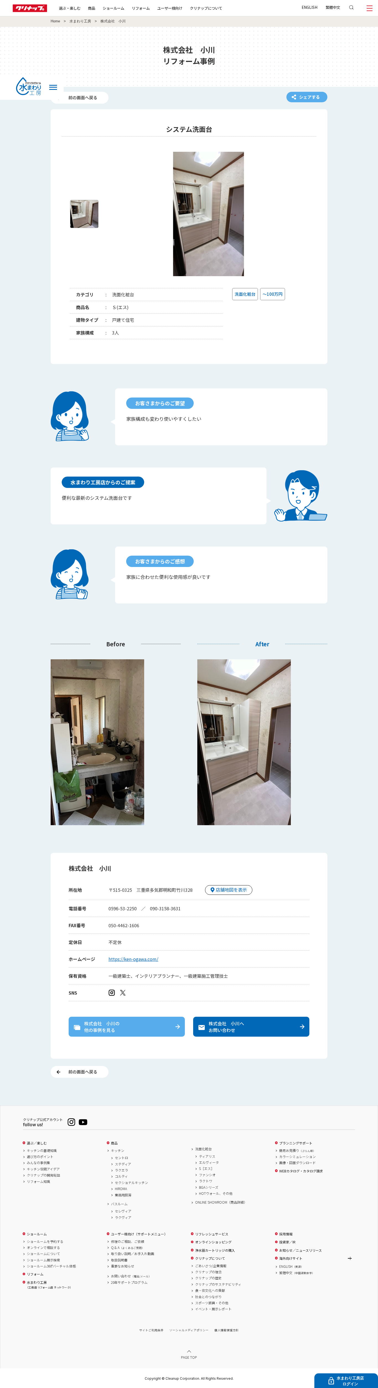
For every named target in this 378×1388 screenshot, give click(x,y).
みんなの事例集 (38, 1162)
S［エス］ (206, 1168)
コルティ (121, 1176)
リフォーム (141, 8)
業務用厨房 (123, 1195)
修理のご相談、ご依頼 (127, 1241)
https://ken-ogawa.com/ (133, 959)
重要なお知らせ (122, 1266)
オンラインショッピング (213, 1242)
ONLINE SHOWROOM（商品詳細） (221, 1202)
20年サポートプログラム (129, 1282)
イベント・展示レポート (213, 1309)
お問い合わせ (131, 1276)
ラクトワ (205, 1181)
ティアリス (207, 1156)
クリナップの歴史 (208, 1278)
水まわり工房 (80, 21)
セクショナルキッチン (131, 1182)
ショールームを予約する (45, 1241)
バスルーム (119, 1204)
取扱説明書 (119, 1260)
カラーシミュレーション (297, 1156)
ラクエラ (121, 1170)
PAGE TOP (189, 1357)
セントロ (121, 1158)
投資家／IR (287, 1242)
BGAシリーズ (208, 1187)
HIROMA (121, 1188)
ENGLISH (309, 7)
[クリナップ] (30, 10)
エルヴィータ (209, 1162)
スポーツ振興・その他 (211, 1303)
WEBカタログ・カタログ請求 (301, 1171)
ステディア (123, 1164)
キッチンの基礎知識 (42, 1150)
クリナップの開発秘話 (43, 1175)
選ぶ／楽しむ (37, 1143)
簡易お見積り (297, 1150)
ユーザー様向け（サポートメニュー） (139, 1234)
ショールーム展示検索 (43, 1260)
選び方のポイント (40, 1156)
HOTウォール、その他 (215, 1193)
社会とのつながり (208, 1297)
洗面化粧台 (203, 1149)
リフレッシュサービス (211, 1234)
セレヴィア (123, 1211)
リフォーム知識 (38, 1181)
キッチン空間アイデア (43, 1169)
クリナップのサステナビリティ (218, 1284)
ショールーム (113, 8)
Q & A (127, 1247)
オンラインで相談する (43, 1247)
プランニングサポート (295, 1143)
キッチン (117, 1150)
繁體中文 (333, 7)
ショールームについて (43, 1253)
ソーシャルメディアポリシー (189, 1330)
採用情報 (285, 1234)
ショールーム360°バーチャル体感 (51, 1266)
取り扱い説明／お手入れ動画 (132, 1253)
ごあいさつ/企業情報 (210, 1266)
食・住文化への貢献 (210, 1290)
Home (55, 21)
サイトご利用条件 (151, 1330)
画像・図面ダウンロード (297, 1162)
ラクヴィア (123, 1217)
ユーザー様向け (169, 8)
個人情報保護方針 (226, 1330)
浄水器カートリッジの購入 (215, 1250)
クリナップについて (206, 8)
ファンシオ (207, 1175)
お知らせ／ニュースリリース (300, 1250)
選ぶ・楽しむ (70, 8)
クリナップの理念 (208, 1272)
